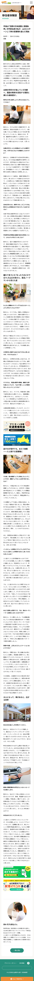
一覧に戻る (17, 950)
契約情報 (21, 963)
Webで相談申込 (17, 979)
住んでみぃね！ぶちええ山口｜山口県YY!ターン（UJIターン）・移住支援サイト (11, 2)
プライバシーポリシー (10, 963)
